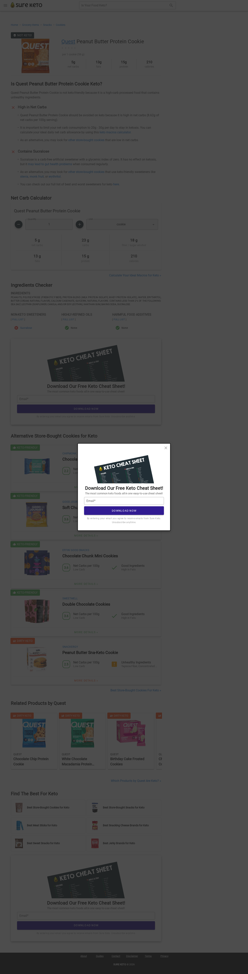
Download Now (124, 510)
